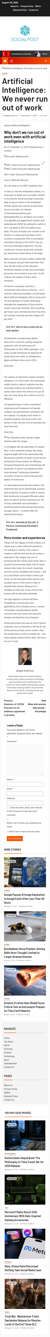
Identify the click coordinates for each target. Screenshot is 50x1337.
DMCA (38, 6)
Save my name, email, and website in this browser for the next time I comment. (24, 811)
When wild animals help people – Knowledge (37, 706)
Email (10, 789)
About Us (15, 6)
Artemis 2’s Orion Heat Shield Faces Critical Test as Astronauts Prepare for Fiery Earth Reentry (24, 1007)
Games (7, 1312)
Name (10, 779)
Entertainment (10, 1063)
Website (11, 798)
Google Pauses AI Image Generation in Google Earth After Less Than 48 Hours (24, 898)
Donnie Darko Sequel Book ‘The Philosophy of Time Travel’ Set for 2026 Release (24, 1161)
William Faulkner (26, 906)
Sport (6, 1060)
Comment (12, 741)
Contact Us (33, 10)
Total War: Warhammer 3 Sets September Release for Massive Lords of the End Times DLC (23, 1320)
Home (7, 1038)
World (6, 1045)
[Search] (45, 61)
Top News (8, 1041)
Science (5, 73)
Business (8, 1262)
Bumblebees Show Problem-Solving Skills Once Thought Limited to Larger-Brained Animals (24, 952)
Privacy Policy (27, 6)
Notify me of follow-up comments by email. (24, 825)
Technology (9, 1056)
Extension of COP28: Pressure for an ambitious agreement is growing (14, 707)
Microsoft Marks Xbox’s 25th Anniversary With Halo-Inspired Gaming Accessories (23, 1216)
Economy (8, 1049)
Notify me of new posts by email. (24, 831)
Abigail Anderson (11, 116)
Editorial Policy (20, 10)
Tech (6, 1208)
